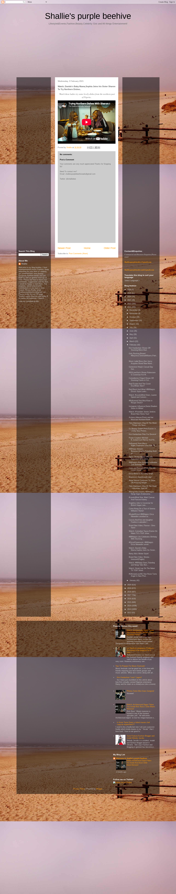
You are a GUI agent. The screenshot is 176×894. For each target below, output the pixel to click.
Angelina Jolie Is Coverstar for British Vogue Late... (141, 504)
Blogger (99, 789)
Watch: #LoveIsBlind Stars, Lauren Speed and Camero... (143, 396)
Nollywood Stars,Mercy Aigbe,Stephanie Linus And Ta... (142, 444)
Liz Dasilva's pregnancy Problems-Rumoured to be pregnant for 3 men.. (140, 650)
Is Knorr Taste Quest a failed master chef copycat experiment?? (133, 723)
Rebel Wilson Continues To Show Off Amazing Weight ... (142, 481)
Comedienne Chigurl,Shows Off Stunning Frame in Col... (141, 379)
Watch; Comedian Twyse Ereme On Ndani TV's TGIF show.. (143, 532)
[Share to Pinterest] (98, 147)
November (134, 313)
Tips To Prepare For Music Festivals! (130, 666)
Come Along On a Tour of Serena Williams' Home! (142, 510)
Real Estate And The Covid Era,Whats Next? (139, 385)
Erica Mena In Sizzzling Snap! (141, 474)
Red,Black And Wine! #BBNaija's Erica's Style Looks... (142, 390)
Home (87, 248)
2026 (129, 290)
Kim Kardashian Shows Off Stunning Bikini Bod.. (139, 349)
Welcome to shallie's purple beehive (131, 758)
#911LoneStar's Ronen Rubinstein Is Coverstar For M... (142, 373)
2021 (129, 307)
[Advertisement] (88, 52)
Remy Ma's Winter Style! (139, 554)
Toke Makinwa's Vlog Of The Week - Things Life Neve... (143, 424)
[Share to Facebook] (96, 147)
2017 (129, 595)
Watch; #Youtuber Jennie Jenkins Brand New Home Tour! (142, 413)
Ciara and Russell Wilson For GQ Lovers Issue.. (142, 469)
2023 (129, 300)
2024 (129, 297)
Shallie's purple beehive (88, 16)
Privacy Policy (79, 789)
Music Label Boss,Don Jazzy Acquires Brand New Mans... (141, 362)
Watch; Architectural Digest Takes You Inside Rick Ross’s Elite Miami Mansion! (141, 707)
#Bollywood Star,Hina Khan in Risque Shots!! (140, 402)
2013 (129, 609)
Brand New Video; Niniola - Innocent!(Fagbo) (139, 558)
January (133, 580)
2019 (129, 588)
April (132, 338)
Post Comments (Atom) (78, 253)
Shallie (24, 264)
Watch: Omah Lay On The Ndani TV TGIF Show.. (142, 569)
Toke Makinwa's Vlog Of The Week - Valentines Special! (143, 487)
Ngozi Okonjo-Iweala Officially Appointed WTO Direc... (141, 458)
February (133, 345)
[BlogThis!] (91, 147)
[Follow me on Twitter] (122, 782)
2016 (129, 599)
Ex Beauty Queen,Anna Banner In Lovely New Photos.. (142, 430)
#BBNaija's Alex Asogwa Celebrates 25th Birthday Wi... (143, 463)
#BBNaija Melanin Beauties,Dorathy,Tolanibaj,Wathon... (143, 451)
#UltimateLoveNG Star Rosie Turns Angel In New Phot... (143, 575)
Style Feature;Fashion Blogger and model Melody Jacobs (140, 737)
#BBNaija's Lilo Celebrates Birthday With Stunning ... (143, 538)
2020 (129, 585)
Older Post (110, 248)
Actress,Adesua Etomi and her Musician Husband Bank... (141, 418)
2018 (129, 592)
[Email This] (88, 147)
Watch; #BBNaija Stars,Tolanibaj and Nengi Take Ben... (142, 564)
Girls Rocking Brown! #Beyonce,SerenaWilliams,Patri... (143, 356)
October (133, 317)
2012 (129, 613)
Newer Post (64, 248)
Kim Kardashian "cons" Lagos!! (129, 677)
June (132, 331)
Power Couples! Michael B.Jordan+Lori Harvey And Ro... (142, 439)
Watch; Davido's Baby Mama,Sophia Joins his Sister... (142, 549)
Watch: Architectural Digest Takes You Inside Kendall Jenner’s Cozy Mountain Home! (140, 632)
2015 (129, 602)
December (134, 310)
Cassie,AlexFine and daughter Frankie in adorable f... (141, 521)
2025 (129, 293)
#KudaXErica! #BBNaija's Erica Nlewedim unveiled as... (141, 515)
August (133, 324)
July (131, 327)
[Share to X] (93, 147)
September (134, 320)
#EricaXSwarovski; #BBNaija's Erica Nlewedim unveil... (141, 543)
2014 (129, 606)
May (132, 334)
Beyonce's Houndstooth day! (140, 477)
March (132, 341)
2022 (129, 304)
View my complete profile (29, 301)
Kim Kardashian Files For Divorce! (142, 434)
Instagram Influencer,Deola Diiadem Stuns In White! (143, 407)
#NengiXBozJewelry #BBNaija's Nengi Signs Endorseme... (141, 493)
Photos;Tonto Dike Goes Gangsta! (140, 691)
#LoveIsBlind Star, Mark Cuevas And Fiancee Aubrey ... (142, 498)
